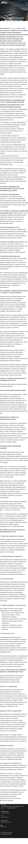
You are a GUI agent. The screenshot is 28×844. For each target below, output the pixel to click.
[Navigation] (26, 3)
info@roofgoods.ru (5, 817)
